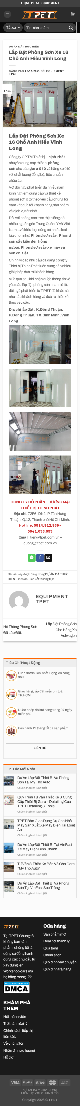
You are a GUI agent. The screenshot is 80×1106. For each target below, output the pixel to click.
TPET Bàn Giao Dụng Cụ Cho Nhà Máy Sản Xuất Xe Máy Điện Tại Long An (46, 825)
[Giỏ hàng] (72, 14)
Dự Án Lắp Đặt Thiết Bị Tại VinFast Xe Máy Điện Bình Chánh (44, 847)
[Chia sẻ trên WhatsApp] (31, 558)
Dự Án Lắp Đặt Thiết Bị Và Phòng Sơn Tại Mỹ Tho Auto (43, 780)
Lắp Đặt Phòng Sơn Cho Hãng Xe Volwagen (61, 629)
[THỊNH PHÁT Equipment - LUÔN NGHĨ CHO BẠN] (40, 14)
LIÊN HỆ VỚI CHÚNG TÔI (40, 1093)
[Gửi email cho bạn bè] (48, 558)
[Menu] (7, 14)
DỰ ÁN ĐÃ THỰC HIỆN (24, 46)
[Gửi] (71, 27)
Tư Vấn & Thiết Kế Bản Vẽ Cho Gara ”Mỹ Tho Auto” (46, 866)
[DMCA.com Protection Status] (16, 987)
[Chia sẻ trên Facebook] (40, 558)
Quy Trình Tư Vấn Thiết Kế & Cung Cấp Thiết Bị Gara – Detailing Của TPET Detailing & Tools (44, 801)
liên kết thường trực (42, 579)
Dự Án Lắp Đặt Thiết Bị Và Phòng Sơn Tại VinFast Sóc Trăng (43, 885)
